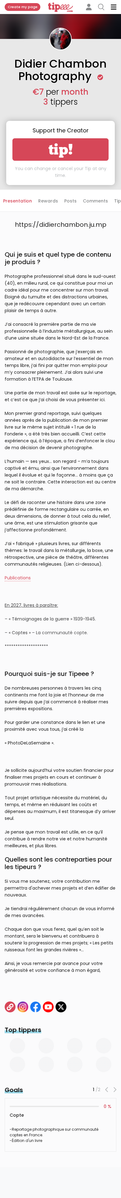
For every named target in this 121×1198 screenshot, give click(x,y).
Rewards (48, 201)
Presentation (17, 201)
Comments (95, 201)
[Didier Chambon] (10, 1006)
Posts (70, 201)
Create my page (23, 6)
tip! (60, 149)
